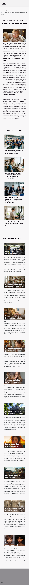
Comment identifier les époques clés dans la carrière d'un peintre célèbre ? (14, 288)
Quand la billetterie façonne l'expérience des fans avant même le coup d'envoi (14, 152)
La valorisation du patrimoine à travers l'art (14, 413)
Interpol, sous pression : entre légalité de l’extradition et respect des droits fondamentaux (14, 200)
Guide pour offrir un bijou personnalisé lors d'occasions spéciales (13, 319)
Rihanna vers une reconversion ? (12, 544)
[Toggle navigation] (4, 3)
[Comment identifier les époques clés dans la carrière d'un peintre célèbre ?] (14, 282)
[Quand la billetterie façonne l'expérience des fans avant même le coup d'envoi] (14, 142)
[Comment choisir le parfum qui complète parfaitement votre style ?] (14, 346)
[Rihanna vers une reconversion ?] (14, 540)
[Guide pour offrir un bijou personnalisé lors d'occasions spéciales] (14, 313)
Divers (8, 10)
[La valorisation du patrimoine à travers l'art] (14, 408)
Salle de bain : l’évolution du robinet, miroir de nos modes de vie (14, 223)
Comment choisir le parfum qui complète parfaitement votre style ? (14, 352)
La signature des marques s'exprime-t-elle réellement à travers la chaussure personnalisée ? (14, 175)
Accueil (3, 10)
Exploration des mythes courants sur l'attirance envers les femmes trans (14, 447)
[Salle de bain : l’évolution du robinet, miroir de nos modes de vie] (14, 213)
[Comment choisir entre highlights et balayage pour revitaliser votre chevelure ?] (14, 377)
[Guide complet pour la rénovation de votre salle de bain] (14, 506)
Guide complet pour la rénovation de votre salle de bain (14, 510)
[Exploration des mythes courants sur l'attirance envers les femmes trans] (14, 441)
